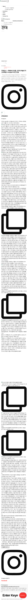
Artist (4, 12)
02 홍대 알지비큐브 (9, 9)
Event (4, 14)
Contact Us (5, 16)
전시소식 (5, 68)
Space (4, 6)
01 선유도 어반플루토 (9, 7)
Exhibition (5, 11)
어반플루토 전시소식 (7, 67)
